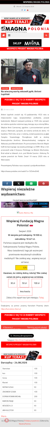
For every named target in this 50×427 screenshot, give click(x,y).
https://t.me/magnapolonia (25, 340)
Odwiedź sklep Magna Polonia (25, 43)
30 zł (13, 283)
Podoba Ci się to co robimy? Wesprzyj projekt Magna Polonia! (25, 101)
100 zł (36, 283)
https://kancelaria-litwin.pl (11, 309)
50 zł (24, 283)
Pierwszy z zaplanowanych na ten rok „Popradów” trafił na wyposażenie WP (12, 327)
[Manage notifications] (7, 420)
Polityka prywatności (31, 420)
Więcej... (4, 416)
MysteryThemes (25, 424)
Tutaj (41, 297)
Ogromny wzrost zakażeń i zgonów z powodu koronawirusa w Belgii (37, 327)
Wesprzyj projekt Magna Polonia (25, 48)
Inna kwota (25, 291)
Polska (5, 88)
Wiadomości (17, 88)
